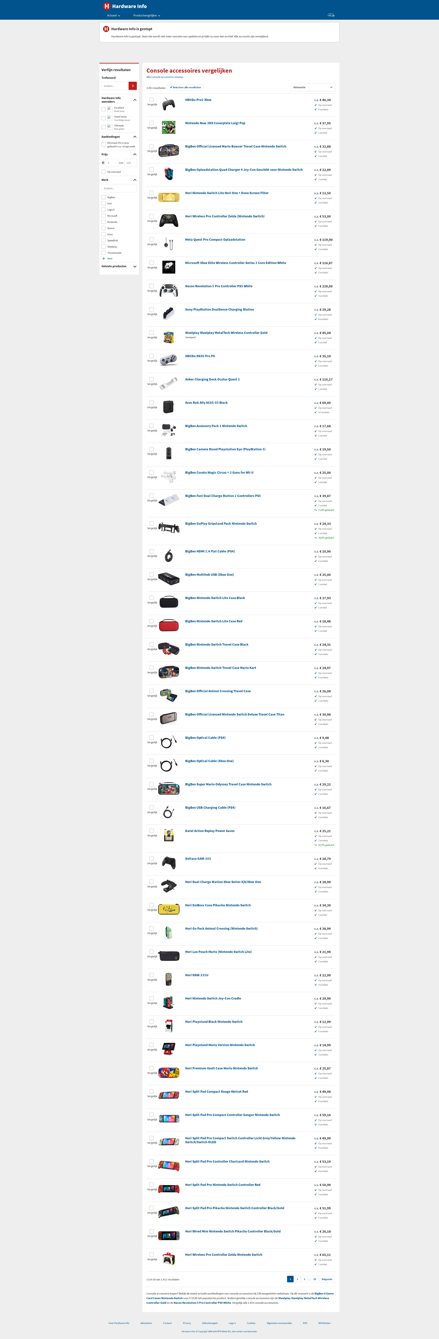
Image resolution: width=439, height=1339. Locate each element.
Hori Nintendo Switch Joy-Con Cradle (213, 998)
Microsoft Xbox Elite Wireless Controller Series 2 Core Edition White (235, 263)
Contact (167, 1323)
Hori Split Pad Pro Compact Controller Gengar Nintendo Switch (232, 1115)
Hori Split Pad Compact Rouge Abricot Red (216, 1091)
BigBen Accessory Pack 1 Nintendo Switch (216, 426)
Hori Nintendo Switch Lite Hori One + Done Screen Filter (227, 193)
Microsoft (112, 215)
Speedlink (112, 240)
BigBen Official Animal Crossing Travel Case (218, 691)
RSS (305, 1323)
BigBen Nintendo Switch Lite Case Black (215, 598)
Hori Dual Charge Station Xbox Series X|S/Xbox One (223, 882)
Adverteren (146, 1323)
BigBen (111, 197)
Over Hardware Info (119, 1323)
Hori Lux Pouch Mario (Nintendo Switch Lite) (218, 951)
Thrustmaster (114, 252)
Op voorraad (114, 171)
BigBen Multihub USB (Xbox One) (209, 574)
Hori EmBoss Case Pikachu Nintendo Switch (218, 905)
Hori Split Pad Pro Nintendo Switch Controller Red (222, 1184)
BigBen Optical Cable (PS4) (205, 737)
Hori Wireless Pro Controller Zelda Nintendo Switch (223, 1254)
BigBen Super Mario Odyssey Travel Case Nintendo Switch (228, 784)
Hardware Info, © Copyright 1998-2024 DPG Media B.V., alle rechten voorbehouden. (219, 1331)
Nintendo (112, 222)
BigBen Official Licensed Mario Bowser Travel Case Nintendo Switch (235, 146)
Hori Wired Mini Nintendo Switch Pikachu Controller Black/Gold (233, 1231)
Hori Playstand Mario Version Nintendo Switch (220, 1045)
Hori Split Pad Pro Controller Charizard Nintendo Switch (227, 1161)
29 (314, 1279)
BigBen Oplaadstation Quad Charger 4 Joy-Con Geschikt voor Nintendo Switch (244, 169)
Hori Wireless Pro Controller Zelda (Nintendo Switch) (225, 216)
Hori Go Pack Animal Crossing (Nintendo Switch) (221, 928)
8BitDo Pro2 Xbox (198, 99)
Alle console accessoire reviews (164, 77)
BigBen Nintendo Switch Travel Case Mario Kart (220, 667)
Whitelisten (324, 1323)
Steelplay (112, 246)
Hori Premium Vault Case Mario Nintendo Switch (221, 1068)
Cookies (251, 1323)
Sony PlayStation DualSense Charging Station (219, 309)
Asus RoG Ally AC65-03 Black (206, 402)
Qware (110, 228)
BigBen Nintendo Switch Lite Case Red (213, 621)
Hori (109, 203)
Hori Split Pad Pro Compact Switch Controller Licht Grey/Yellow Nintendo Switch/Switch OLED (240, 1140)
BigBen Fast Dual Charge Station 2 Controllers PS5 (223, 495)
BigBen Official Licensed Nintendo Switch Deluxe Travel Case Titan (234, 714)
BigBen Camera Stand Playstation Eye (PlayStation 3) (225, 449)
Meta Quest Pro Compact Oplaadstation (215, 239)
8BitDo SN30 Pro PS (200, 356)
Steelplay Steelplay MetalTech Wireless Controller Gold (226, 332)
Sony (110, 234)
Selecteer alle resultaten (187, 87)
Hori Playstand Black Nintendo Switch (213, 1021)
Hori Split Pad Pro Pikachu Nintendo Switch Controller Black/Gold (234, 1208)
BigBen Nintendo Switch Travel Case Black (216, 644)
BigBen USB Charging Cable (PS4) (210, 807)
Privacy (187, 1323)
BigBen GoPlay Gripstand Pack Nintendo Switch (221, 523)
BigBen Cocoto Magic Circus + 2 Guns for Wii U (219, 472)
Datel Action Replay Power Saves (210, 831)
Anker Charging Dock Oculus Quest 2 (212, 379)
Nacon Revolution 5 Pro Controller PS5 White (218, 286)
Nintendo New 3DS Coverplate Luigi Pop (215, 123)
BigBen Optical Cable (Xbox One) (209, 761)
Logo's (232, 1323)
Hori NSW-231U (196, 975)
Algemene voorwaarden (279, 1323)
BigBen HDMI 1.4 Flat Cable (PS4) (210, 551)
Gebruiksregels (210, 1323)
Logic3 (110, 209)
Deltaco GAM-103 (198, 858)
